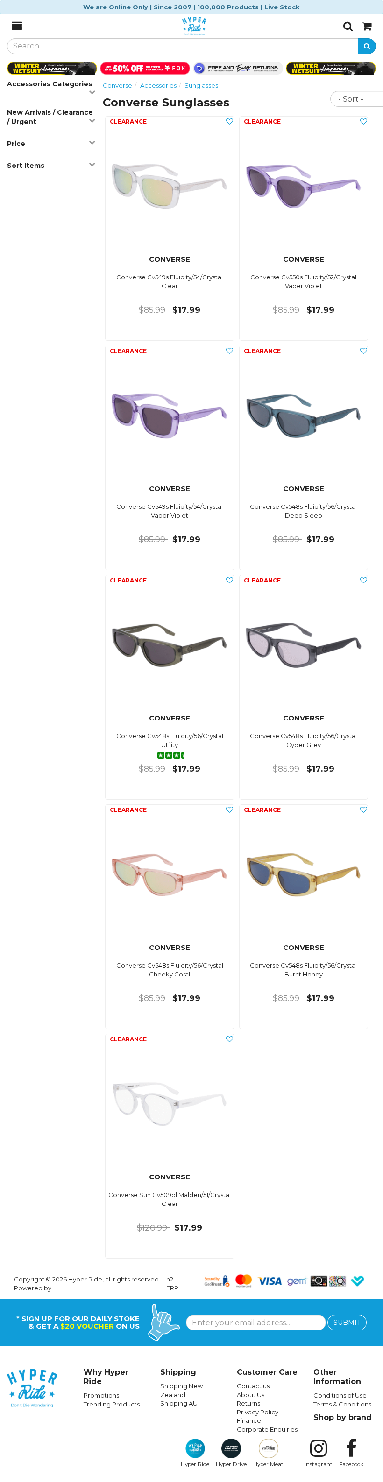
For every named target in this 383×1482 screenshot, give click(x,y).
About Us (250, 1395)
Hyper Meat (268, 1464)
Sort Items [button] (25, 165)
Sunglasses (201, 85)
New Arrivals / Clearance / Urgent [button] (50, 117)
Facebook (351, 1464)
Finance (249, 1420)
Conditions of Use (340, 1395)
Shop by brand (342, 1417)
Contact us (253, 1386)
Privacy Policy (257, 1412)
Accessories (158, 85)
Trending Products (112, 1404)
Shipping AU (179, 1403)
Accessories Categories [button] (49, 84)
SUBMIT (347, 1322)
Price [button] (16, 143)
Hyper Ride (195, 1464)
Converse (117, 85)
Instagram (319, 1464)
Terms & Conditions (342, 1404)
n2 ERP (172, 1283)
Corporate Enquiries (267, 1429)
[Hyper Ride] (183, 26)
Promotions (101, 1395)
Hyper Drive (231, 1464)
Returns (248, 1403)
